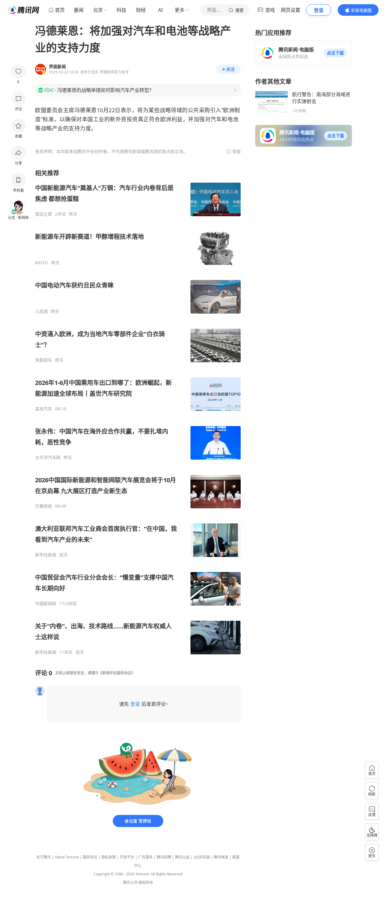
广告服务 (145, 857)
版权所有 (145, 882)
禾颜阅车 (43, 360)
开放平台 (127, 857)
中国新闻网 (45, 603)
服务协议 (90, 857)
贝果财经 (43, 506)
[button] (335, 52)
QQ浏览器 (202, 857)
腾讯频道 (221, 857)
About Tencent (67, 857)
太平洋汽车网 (47, 457)
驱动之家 (43, 214)
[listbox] (138, 412)
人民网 (41, 311)
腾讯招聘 (164, 857)
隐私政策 (108, 857)
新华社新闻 (45, 555)
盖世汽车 (43, 409)
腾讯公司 (130, 882)
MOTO (41, 263)
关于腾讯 (43, 857)
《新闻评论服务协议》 (117, 673)
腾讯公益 (182, 857)
